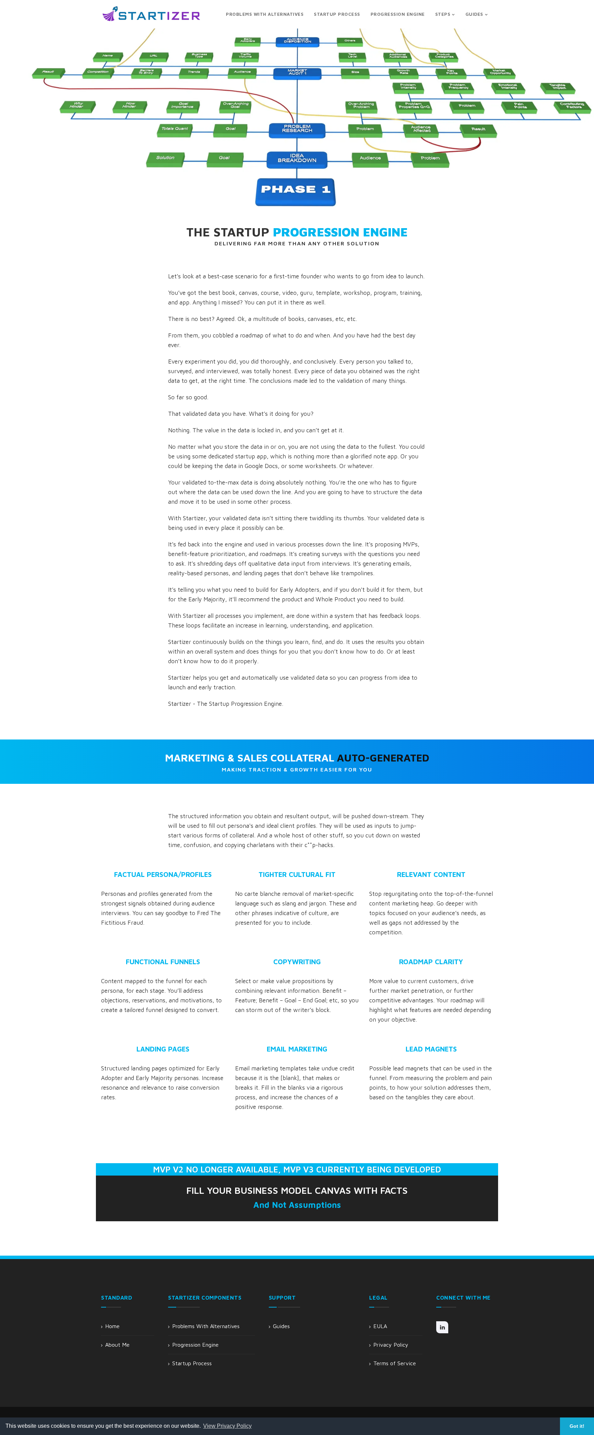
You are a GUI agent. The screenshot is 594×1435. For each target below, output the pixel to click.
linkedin (442, 1327)
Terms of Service (394, 1363)
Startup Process (192, 1363)
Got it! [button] (577, 1426)
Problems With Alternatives (206, 1326)
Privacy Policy (390, 1345)
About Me (117, 1345)
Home (112, 1326)
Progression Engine (195, 1345)
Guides (281, 1326)
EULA (380, 1326)
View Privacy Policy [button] (227, 1426)
